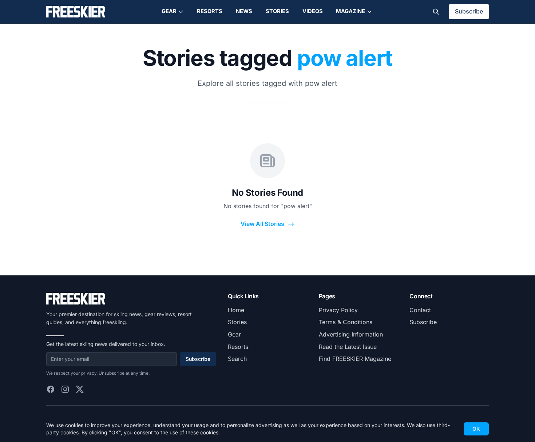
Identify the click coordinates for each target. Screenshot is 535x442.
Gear (169, 11)
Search (237, 358)
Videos (312, 11)
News (244, 11)
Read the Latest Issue (348, 346)
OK (476, 429)
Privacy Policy (338, 310)
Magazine (350, 11)
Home (236, 310)
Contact (420, 310)
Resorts (209, 11)
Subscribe (469, 11)
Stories (277, 11)
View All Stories (262, 223)
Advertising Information (351, 334)
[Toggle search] (436, 11)
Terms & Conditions (345, 322)
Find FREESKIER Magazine (355, 358)
